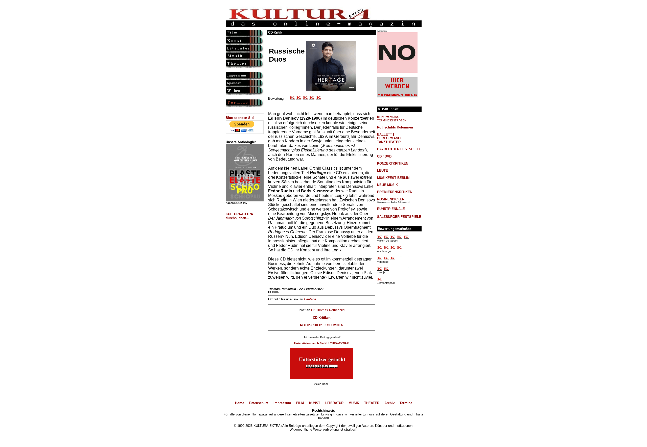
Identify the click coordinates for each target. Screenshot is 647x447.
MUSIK (354, 403)
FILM (300, 403)
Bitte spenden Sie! (240, 118)
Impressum (282, 403)
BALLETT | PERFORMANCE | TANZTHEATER (391, 138)
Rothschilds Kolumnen (395, 127)
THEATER (371, 403)
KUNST (314, 403)
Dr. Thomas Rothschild (327, 310)
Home (239, 403)
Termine (406, 403)
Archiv (389, 403)
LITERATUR (334, 403)
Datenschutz (258, 403)
